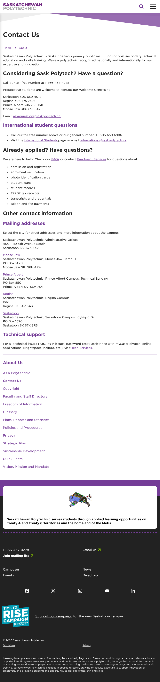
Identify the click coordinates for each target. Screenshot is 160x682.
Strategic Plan (14, 443)
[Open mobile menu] (152, 7)
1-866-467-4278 (16, 550)
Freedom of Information (22, 404)
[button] (141, 8)
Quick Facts (12, 459)
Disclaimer (9, 645)
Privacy (9, 435)
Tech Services (81, 347)
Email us (89, 550)
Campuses (11, 569)
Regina (8, 293)
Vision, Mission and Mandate (26, 466)
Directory (90, 575)
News (87, 569)
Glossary (10, 412)
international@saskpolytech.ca (103, 140)
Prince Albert (13, 274)
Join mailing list (16, 555)
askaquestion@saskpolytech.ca (37, 116)
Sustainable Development (24, 451)
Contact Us (12, 380)
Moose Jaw (11, 255)
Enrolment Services (91, 159)
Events (8, 575)
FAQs (55, 159)
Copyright (11, 388)
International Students (41, 140)
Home (8, 47)
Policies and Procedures (22, 427)
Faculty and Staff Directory (25, 396)
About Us (13, 362)
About (23, 47)
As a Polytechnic (16, 373)
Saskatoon (11, 313)
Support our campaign (53, 616)
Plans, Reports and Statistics (26, 420)
